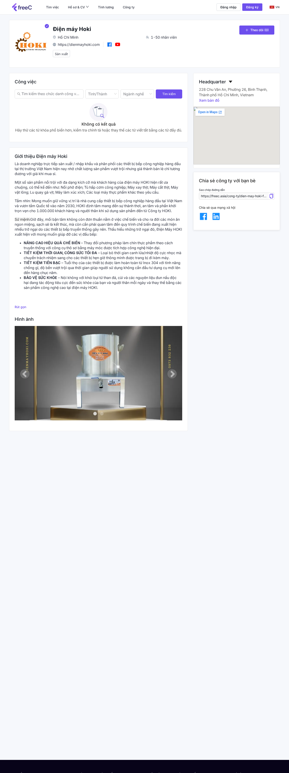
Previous (24, 373)
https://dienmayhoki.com (79, 44)
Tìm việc (52, 7)
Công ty (129, 7)
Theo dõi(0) (259, 30)
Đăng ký (252, 7)
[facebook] (203, 216)
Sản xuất (61, 54)
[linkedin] (216, 216)
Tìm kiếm (169, 94)
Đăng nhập (228, 7)
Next (172, 373)
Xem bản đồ (209, 100)
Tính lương (106, 7)
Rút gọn (20, 307)
